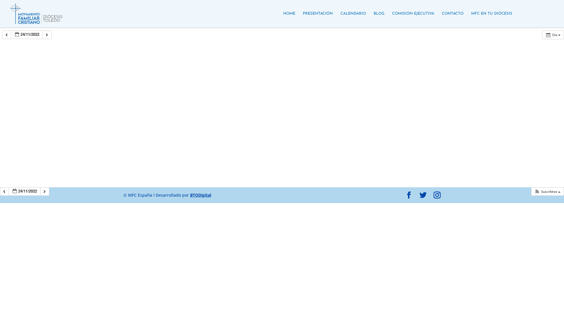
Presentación (318, 14)
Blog (379, 14)
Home (289, 14)
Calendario (353, 14)
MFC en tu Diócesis (491, 14)
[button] (547, 191)
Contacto (453, 14)
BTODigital (200, 195)
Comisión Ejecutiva (413, 14)
